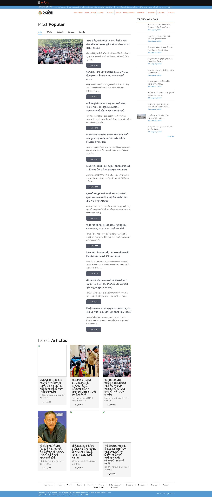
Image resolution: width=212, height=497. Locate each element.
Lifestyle (141, 12)
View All (170, 136)
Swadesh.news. (56, 493)
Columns (161, 12)
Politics (171, 12)
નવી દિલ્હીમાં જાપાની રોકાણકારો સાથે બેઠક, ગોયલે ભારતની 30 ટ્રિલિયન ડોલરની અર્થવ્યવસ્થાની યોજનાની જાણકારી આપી (115, 454)
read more (94, 65)
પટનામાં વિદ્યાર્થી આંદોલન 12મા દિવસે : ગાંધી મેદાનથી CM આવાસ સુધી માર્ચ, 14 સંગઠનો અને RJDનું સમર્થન (136, 7)
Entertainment (129, 12)
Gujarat (101, 12)
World (93, 12)
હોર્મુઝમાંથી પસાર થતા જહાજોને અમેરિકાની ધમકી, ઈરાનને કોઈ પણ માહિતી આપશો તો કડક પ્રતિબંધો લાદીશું (51, 385)
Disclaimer (114, 487)
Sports (118, 12)
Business (151, 12)
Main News (78, 12)
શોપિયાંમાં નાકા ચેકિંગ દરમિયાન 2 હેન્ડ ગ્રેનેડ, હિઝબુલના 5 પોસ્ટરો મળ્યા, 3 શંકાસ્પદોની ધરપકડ (84, 451)
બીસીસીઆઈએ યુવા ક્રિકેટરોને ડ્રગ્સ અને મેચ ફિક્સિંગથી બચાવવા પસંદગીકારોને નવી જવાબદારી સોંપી (52, 451)
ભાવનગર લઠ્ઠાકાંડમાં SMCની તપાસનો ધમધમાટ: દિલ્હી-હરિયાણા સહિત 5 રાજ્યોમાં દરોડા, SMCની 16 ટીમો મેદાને (72, 7)
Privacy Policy (99, 487)
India (87, 12)
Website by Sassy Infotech (165, 494)
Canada (110, 12)
